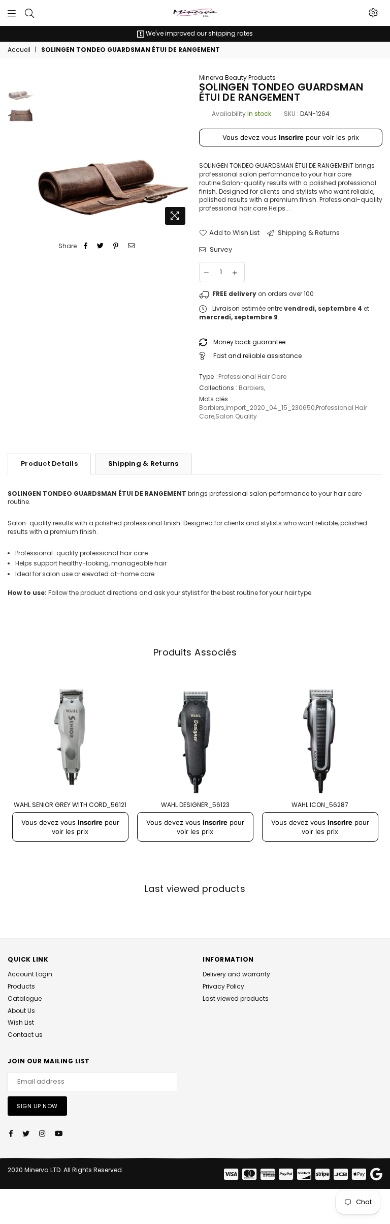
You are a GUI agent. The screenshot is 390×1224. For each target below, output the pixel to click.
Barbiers (251, 387)
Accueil (19, 50)
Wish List (21, 1022)
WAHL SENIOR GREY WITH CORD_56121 (70, 804)
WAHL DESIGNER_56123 (195, 804)
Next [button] (182, 152)
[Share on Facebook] (85, 246)
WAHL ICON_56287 (319, 804)
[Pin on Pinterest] (116, 246)
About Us (21, 1010)
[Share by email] (131, 246)
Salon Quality (236, 416)
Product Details (49, 463)
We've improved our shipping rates (198, 33)
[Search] (29, 12)
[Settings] (373, 12)
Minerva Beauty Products (237, 77)
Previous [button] (44, 152)
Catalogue (25, 998)
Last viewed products (236, 998)
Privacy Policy (223, 986)
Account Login (30, 974)
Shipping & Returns (308, 232)
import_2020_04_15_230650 (270, 407)
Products (21, 986)
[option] (195, 33)
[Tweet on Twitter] (100, 246)
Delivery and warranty (236, 974)
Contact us (25, 1034)
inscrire (291, 137)
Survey (220, 249)
